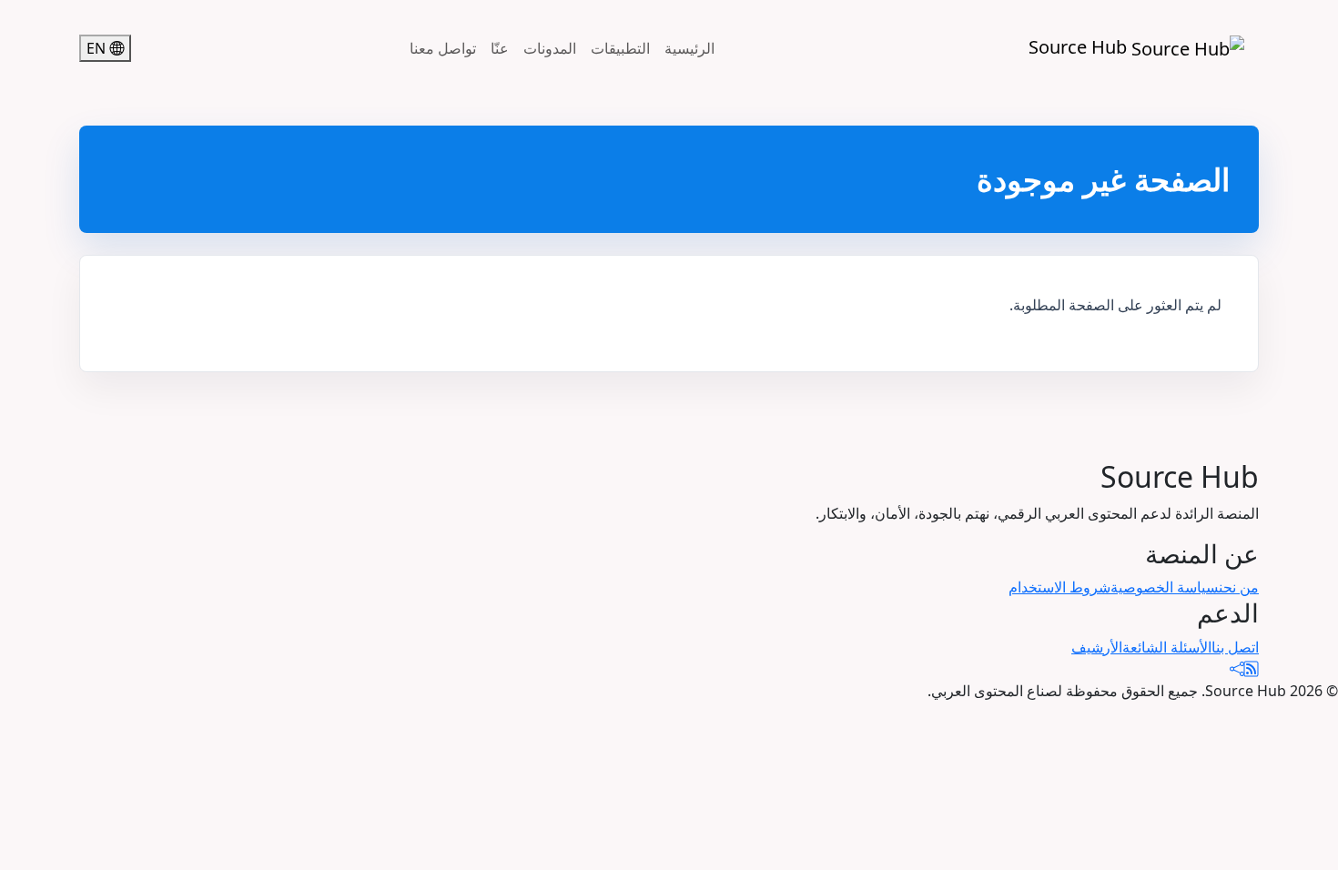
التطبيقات (620, 48)
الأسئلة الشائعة (1166, 647)
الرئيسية (689, 48)
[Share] (1237, 669)
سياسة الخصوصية (1164, 587)
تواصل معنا (443, 48)
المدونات (549, 48)
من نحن (1239, 587)
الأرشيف (1096, 647)
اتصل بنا (1235, 647)
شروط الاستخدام (1059, 587)
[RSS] (1251, 669)
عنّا (500, 48)
